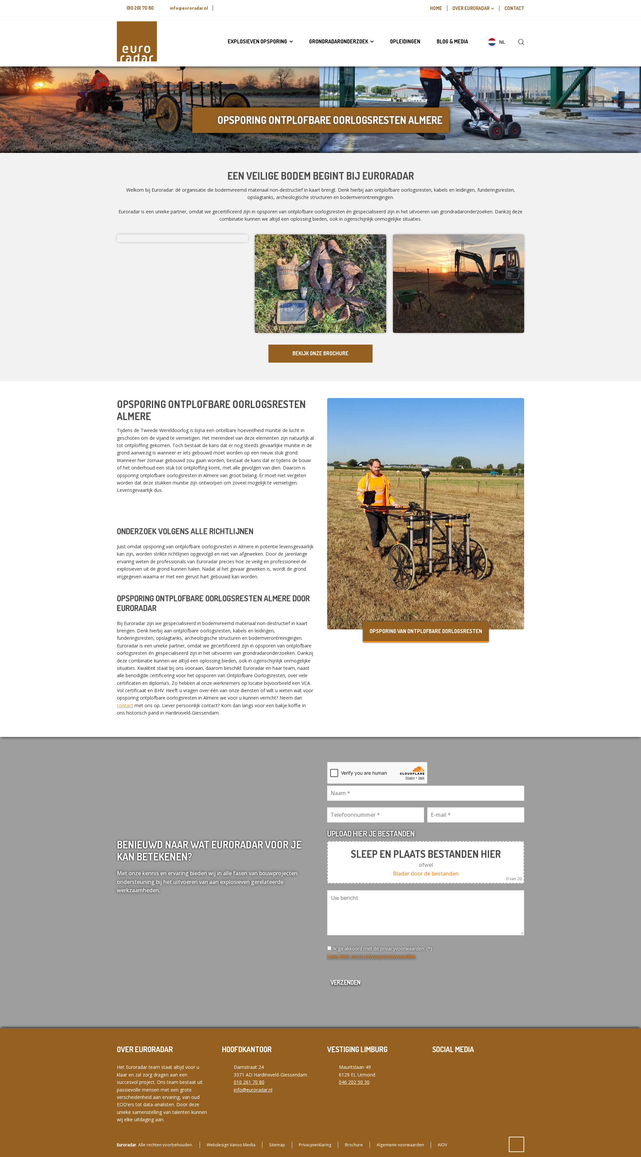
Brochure (354, 1145)
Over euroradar (470, 8)
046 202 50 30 (354, 1082)
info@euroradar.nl (189, 8)
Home (436, 8)
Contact (514, 8)
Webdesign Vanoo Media (231, 1145)
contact (125, 705)
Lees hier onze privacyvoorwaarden (371, 956)
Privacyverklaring (315, 1145)
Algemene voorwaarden (400, 1145)
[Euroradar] (137, 41)
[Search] (519, 42)
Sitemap (277, 1145)
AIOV (442, 1145)
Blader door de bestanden (426, 873)
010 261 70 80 (140, 8)
